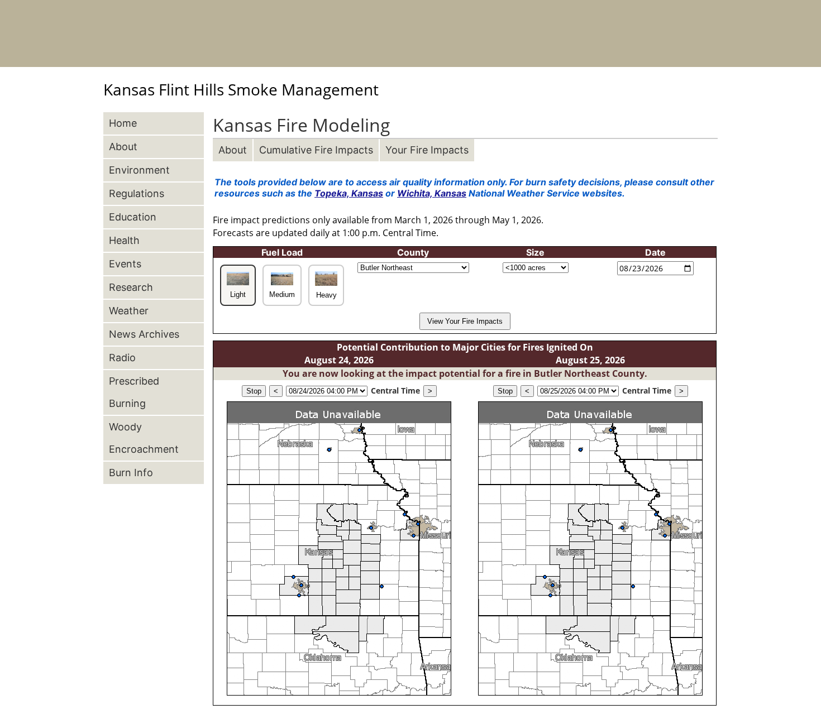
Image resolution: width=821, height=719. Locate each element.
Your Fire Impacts (427, 150)
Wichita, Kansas (431, 193)
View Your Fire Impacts (465, 321)
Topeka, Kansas (348, 193)
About (232, 150)
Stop (253, 391)
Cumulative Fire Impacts (316, 150)
